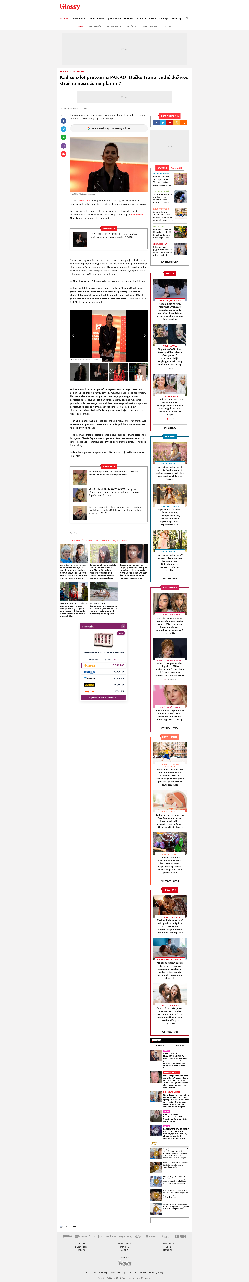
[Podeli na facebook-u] (63, 121)
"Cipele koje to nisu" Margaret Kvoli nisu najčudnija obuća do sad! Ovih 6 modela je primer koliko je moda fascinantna (170, 311)
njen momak (136, 214)
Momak (88, 540)
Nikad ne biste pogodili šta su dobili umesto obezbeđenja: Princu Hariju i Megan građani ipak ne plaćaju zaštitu (163, 251)
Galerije (163, 18)
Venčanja (131, 26)
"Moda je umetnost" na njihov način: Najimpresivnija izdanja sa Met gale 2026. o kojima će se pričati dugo (170, 407)
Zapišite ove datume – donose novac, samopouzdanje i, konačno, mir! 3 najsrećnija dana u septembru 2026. (170, 517)
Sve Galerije (170, 428)
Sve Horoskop (170, 579)
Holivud (167, 26)
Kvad (96, 540)
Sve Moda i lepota (169, 728)
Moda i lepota (78, 18)
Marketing (103, 1273)
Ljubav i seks (114, 18)
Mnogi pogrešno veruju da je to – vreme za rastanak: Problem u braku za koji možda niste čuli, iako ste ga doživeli (170, 970)
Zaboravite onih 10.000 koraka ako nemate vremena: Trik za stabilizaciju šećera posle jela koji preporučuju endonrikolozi (163, 216)
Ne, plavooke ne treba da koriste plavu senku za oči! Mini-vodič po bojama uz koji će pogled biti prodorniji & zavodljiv (170, 625)
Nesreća (105, 540)
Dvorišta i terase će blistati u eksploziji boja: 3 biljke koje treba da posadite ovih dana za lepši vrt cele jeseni (163, 233)
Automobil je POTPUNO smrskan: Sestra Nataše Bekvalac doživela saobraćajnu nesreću (113, 473)
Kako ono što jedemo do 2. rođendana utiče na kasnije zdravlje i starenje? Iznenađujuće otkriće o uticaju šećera (170, 821)
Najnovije (159, 1046)
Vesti (80, 26)
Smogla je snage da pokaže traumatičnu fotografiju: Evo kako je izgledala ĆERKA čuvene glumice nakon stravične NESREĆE (115, 510)
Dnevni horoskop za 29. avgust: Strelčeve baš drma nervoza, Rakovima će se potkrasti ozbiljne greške (170, 562)
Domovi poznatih (149, 26)
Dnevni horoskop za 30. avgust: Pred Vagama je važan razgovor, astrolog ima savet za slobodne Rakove (162, 180)
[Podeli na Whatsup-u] (63, 137)
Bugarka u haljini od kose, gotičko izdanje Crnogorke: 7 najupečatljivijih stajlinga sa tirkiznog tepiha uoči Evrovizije (170, 357)
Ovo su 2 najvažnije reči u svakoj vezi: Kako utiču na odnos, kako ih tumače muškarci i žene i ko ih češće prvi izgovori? (169, 1016)
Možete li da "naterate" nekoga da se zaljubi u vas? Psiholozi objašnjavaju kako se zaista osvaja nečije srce (169, 926)
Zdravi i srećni (96, 18)
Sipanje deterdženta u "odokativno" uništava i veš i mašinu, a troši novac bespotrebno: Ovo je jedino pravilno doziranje (163, 198)
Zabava (152, 18)
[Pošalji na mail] (63, 154)
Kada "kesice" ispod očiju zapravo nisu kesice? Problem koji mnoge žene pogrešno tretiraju (170, 715)
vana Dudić (85, 200)
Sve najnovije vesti (170, 262)
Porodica (129, 18)
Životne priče (95, 26)
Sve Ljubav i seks (170, 1032)
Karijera (141, 18)
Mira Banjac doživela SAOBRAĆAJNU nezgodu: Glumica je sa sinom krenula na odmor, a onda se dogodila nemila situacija (114, 492)
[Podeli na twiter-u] (63, 129)
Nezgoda (115, 540)
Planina (125, 540)
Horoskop (176, 18)
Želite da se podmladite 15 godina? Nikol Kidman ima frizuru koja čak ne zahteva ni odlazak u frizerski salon (170, 669)
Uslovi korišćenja (118, 1273)
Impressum (91, 1273)
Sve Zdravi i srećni (170, 881)
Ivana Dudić (76, 540)
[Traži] (187, 18)
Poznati (63, 18)
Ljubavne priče (114, 26)
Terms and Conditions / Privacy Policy (146, 1273)
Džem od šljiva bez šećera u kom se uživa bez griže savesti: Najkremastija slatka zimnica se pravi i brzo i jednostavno (169, 865)
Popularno (179, 1046)
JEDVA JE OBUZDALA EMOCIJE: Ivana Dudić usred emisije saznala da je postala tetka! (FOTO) (114, 235)
